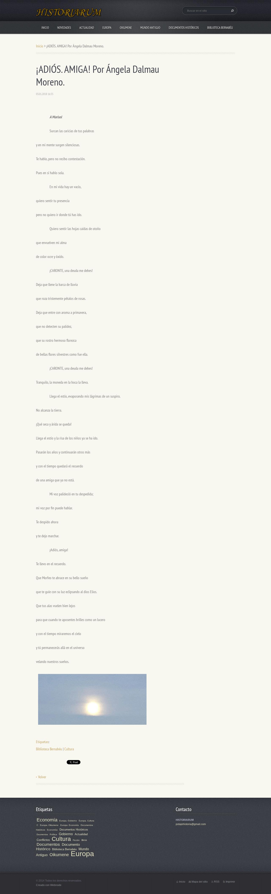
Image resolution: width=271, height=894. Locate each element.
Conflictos (43, 840)
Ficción (76, 840)
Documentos (48, 844)
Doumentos (42, 834)
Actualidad (86, 28)
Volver (42, 776)
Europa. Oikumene (49, 825)
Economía (47, 819)
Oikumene (126, 28)
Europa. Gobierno (68, 821)
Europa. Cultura (86, 821)
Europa (106, 28)
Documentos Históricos (184, 28)
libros (84, 840)
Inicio (45, 28)
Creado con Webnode (48, 885)
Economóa (52, 830)
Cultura (69, 749)
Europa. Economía (69, 825)
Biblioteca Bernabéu (220, 28)
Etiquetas (42, 741)
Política (53, 834)
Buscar (232, 10)
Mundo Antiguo (150, 28)
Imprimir (230, 881)
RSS (216, 881)
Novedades (64, 28)
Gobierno (66, 834)
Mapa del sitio (200, 881)
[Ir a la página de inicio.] (69, 15)
